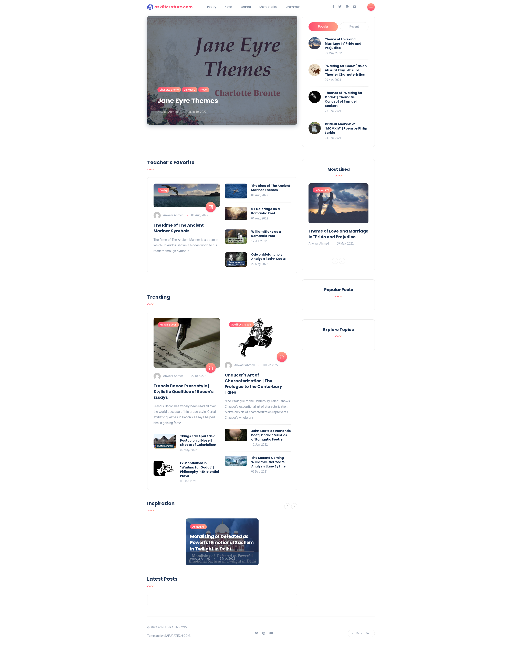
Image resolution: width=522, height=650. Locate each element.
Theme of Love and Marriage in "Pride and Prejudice (343, 43)
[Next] (294, 506)
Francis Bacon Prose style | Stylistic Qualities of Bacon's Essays (183, 391)
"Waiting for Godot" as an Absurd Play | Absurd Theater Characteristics (346, 70)
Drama (246, 7)
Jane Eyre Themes (187, 100)
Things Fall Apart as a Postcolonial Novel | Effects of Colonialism (198, 440)
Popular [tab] (323, 26)
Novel (228, 7)
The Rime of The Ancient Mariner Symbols (179, 228)
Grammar (293, 7)
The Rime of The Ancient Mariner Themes (270, 188)
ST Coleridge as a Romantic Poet (265, 211)
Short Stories (268, 7)
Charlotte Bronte (169, 89)
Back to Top (363, 633)
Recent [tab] (354, 26)
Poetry (211, 7)
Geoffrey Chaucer (241, 324)
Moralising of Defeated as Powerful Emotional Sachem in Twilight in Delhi (222, 542)
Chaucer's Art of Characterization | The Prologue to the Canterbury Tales (253, 383)
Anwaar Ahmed (167, 111)
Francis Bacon (168, 324)
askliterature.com (173, 7)
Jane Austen (322, 190)
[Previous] (287, 506)
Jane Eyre (189, 89)
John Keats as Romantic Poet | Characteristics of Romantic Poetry (271, 435)
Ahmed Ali (198, 526)
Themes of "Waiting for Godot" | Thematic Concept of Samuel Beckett (344, 99)
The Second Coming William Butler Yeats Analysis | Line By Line (268, 462)
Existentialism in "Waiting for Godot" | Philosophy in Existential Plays (199, 469)
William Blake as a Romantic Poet (266, 233)
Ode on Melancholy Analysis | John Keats (268, 256)
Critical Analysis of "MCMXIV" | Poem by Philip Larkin (346, 128)
